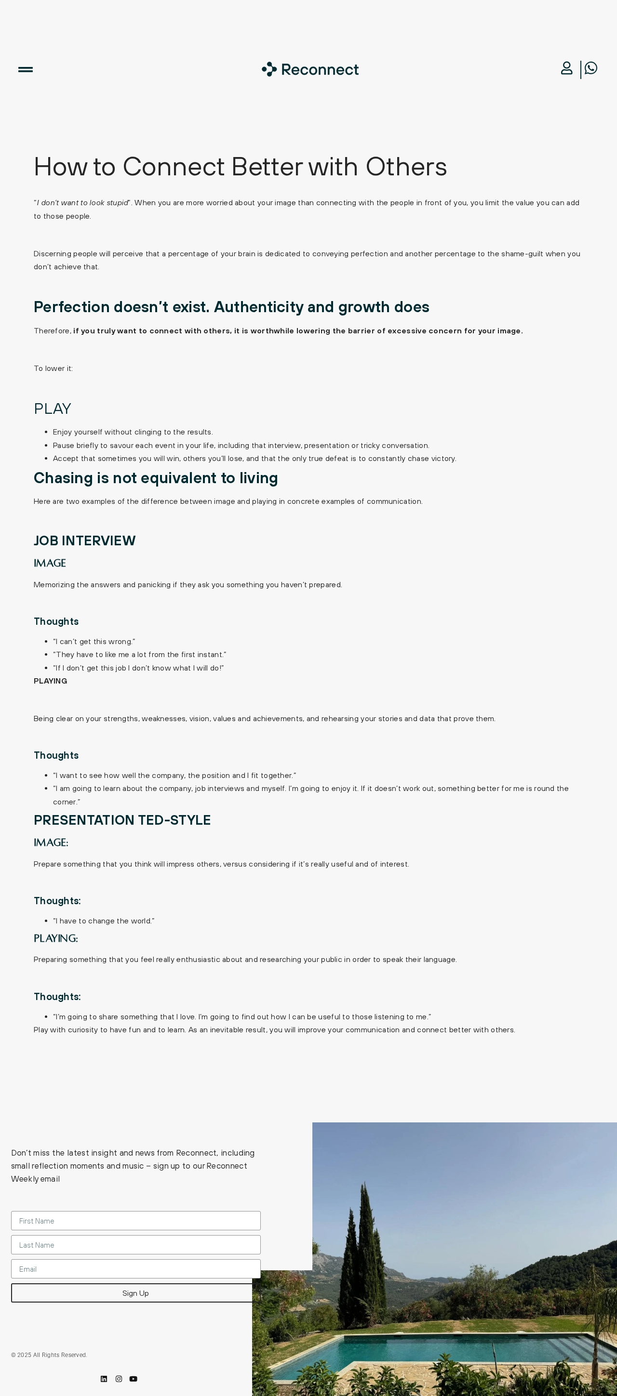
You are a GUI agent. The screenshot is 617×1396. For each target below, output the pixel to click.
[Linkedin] (104, 1379)
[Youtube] (133, 1379)
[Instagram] (118, 1379)
